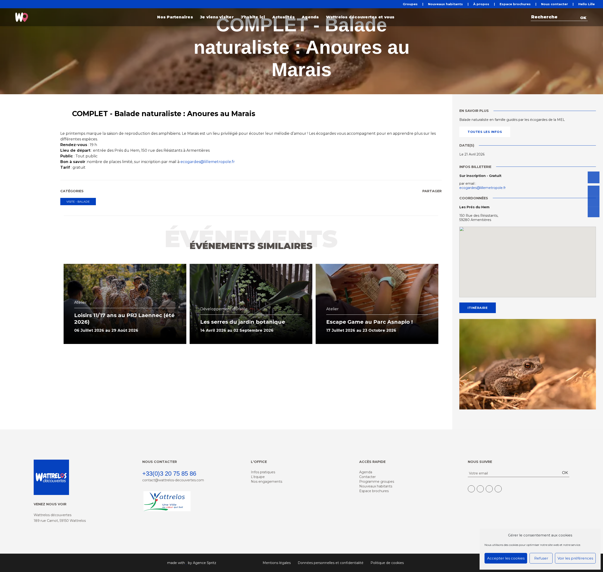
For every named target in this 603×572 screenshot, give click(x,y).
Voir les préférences (575, 558)
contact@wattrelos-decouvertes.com (173, 480)
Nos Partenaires (175, 17)
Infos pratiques (263, 472)
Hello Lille (586, 4)
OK (583, 18)
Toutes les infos (485, 132)
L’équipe (258, 477)
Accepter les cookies (506, 558)
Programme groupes (376, 481)
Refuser (541, 558)
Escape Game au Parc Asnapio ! (369, 322)
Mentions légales (277, 563)
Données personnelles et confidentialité (330, 563)
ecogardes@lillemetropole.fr (207, 161)
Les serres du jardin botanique (242, 322)
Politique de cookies (387, 563)
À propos (481, 4)
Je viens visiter (217, 17)
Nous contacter (554, 4)
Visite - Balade (78, 201)
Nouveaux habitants (445, 4)
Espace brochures (515, 4)
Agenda (310, 17)
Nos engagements (266, 481)
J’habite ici (253, 17)
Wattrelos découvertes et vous (360, 17)
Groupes (410, 4)
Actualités (283, 17)
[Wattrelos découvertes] (21, 17)
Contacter (367, 477)
